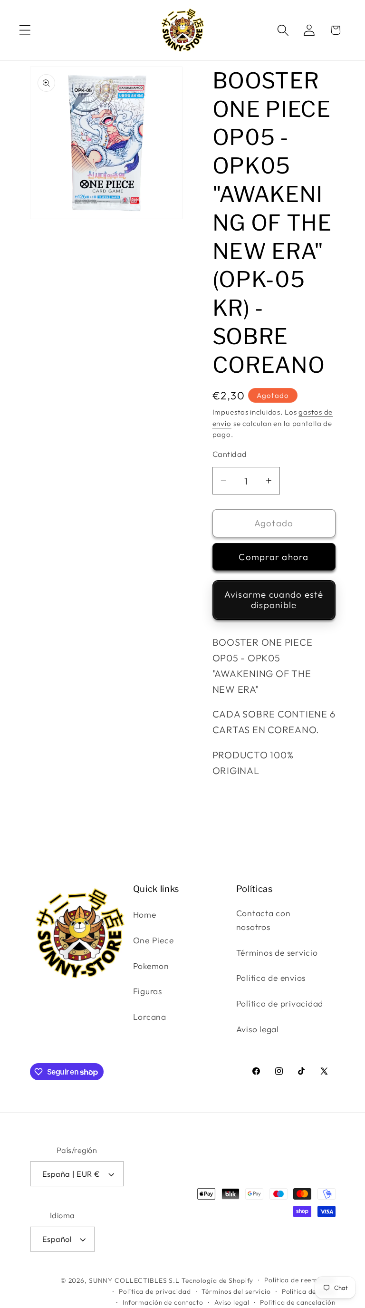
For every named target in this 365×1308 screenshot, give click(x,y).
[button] (25, 30)
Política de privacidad (280, 1003)
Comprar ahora (273, 556)
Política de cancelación (297, 1302)
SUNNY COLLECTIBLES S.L (134, 1280)
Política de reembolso (299, 1280)
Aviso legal (257, 1029)
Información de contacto (163, 1302)
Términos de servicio (277, 952)
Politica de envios (271, 977)
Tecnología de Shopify (217, 1280)
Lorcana (149, 1016)
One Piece (153, 940)
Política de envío (309, 1291)
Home (144, 914)
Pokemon (151, 965)
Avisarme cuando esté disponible (274, 599)
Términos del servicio (236, 1291)
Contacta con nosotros (263, 920)
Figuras (147, 991)
